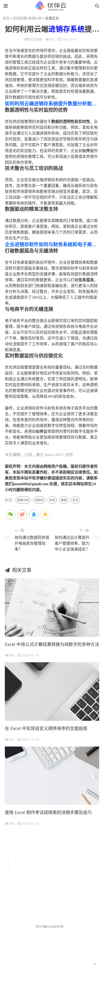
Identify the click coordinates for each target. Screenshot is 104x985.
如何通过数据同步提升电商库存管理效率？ (32, 543)
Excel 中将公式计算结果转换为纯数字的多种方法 (52, 644)
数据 (64, 500)
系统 (77, 29)
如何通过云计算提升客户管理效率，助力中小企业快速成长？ (72, 543)
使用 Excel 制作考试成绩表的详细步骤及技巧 (48, 812)
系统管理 (19, 18)
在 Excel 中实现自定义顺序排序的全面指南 (46, 728)
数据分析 (35, 18)
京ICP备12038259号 (50, 926)
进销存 (59, 29)
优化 (75, 500)
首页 (6, 18)
